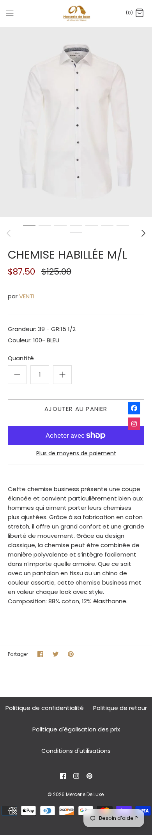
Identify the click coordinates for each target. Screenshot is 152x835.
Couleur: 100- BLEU (33, 340)
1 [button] (29, 224)
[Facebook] (63, 776)
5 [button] (91, 224)
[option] (76, 122)
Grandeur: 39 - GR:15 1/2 (42, 329)
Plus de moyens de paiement (76, 453)
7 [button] (123, 224)
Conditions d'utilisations (76, 751)
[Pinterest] (89, 776)
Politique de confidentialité (44, 708)
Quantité (21, 358)
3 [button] (60, 224)
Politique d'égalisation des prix (76, 729)
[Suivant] (143, 233)
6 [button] (107, 224)
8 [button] (76, 232)
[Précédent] (8, 233)
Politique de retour (120, 708)
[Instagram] (76, 776)
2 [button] (45, 224)
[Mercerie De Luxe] (76, 13)
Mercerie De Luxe (85, 794)
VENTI (26, 296)
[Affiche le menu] (9, 13)
